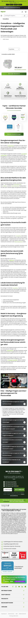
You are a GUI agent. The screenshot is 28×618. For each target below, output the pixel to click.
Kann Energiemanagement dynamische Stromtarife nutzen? (13, 447)
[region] (14, 7)
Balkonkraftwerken (13, 518)
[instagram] (16, 586)
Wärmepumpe (15, 186)
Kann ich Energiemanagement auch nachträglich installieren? (14, 434)
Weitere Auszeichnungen (14, 134)
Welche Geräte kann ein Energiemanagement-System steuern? (13, 428)
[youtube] (19, 586)
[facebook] (13, 586)
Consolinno (18, 236)
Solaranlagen (10, 350)
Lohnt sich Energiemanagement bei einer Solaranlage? (13, 421)
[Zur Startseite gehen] (3, 12)
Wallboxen (11, 260)
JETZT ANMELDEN (19, 489)
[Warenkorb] (25, 12)
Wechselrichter (17, 184)
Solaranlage (11, 145)
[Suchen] (24, 15)
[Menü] (1, 15)
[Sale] (14, 3)
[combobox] (13, 15)
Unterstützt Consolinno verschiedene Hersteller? (12, 441)
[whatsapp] (26, 586)
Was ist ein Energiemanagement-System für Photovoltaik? (13, 403)
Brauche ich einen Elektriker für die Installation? (11, 461)
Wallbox (5, 186)
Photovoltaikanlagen (19, 530)
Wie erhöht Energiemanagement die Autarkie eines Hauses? (14, 454)
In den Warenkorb (15, 74)
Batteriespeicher (19, 241)
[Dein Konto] (22, 12)
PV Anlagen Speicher (12, 360)
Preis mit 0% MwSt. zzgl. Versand (20, 69)
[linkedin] (22, 586)
